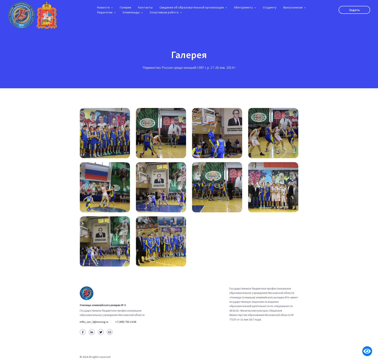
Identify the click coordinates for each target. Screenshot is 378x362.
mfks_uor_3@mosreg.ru (94, 321)
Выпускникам (293, 7)
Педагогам (104, 12)
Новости (103, 7)
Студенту (269, 7)
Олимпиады (131, 12)
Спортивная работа (164, 12)
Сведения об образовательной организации (191, 7)
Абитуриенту (243, 7)
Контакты (145, 7)
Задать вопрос (354, 11)
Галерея (125, 7)
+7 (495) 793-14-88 (125, 321)
